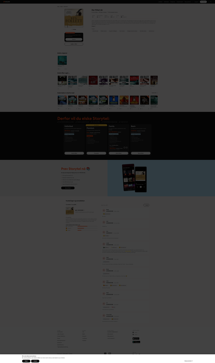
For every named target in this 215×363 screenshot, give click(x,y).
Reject (26, 361)
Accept (35, 361)
